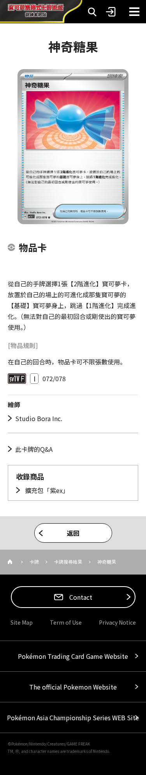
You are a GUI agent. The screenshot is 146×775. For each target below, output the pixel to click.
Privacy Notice (117, 622)
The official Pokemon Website (73, 686)
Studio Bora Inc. (38, 418)
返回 (73, 533)
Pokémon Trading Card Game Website (73, 656)
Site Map (22, 622)
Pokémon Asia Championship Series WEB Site (73, 717)
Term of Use (66, 622)
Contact (80, 597)
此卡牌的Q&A (34, 449)
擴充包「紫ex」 (46, 490)
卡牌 (34, 561)
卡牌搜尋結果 (68, 561)
